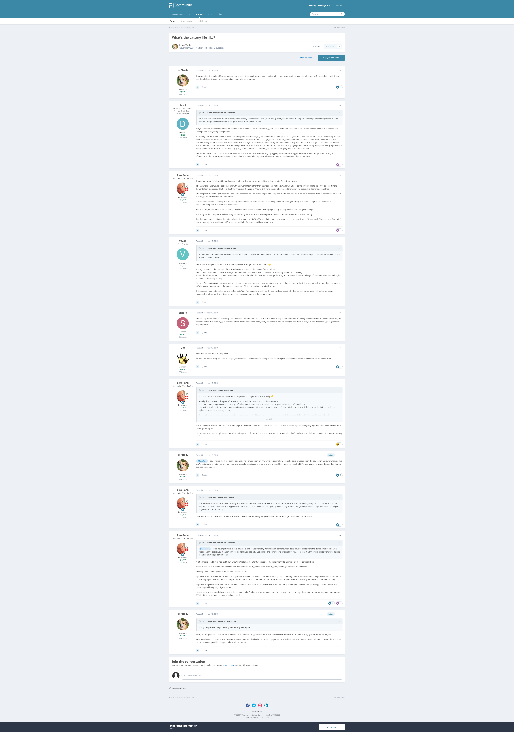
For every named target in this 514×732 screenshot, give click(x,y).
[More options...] (340, 70)
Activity (210, 14)
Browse (199, 14)
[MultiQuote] (197, 87)
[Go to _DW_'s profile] (183, 358)
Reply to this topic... (195, 675)
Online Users (186, 21)
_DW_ (183, 347)
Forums (173, 21)
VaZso (182, 240)
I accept (333, 727)
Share (317, 46)
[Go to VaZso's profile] (183, 254)
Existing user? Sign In (319, 5)
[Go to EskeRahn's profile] (183, 189)
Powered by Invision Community (257, 717)
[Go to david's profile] (183, 124)
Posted (207, 70)
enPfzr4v (186, 45)
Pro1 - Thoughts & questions (211, 48)
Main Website (177, 14)
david (182, 105)
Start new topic (306, 57)
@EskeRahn (202, 461)
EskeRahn (183, 175)
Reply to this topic (331, 57)
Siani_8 (183, 312)
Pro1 (189, 14)
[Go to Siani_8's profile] (183, 323)
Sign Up (339, 5)
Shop (220, 14)
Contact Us (257, 711)
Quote (204, 87)
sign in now (230, 665)
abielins (227, 112)
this (235, 222)
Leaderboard (202, 21)
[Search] (342, 14)
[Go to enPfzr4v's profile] (175, 46)
